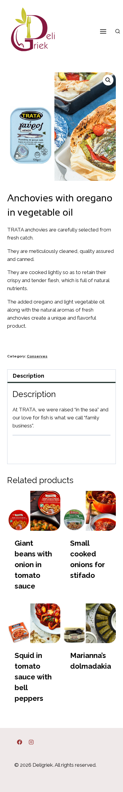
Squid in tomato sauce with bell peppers (33, 677)
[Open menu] (103, 31)
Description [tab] (28, 376)
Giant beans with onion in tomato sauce (33, 564)
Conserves (37, 356)
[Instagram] (31, 742)
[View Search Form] (117, 31)
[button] (108, 80)
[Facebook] (19, 742)
